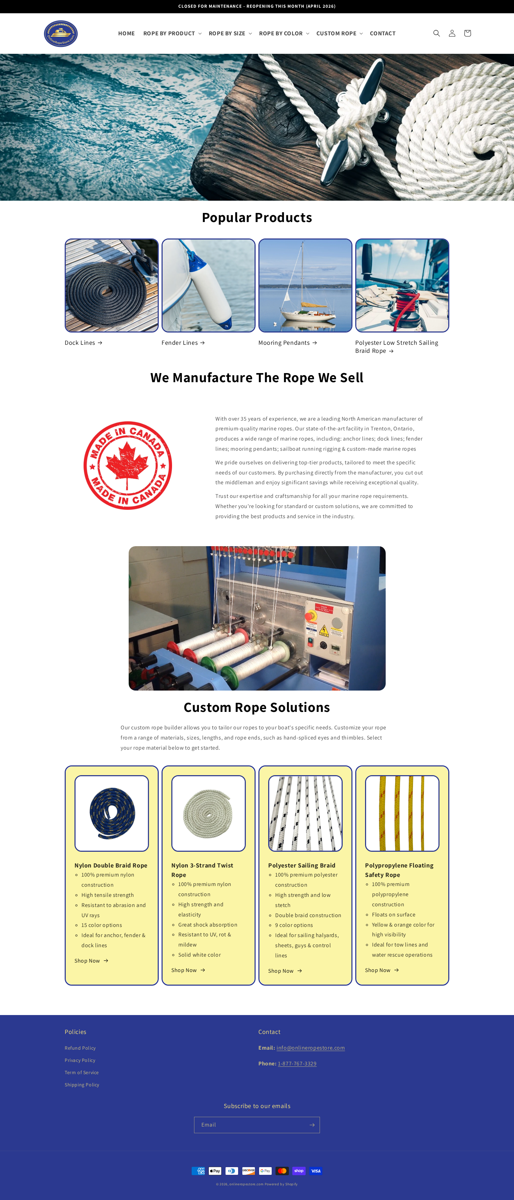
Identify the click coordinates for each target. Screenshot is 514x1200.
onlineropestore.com (246, 1184)
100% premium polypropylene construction (390, 894)
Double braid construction (308, 915)
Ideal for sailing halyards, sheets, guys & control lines (307, 945)
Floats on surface (393, 914)
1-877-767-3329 (297, 1063)
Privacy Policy (80, 1060)
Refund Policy (80, 1048)
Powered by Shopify (281, 1184)
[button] (172, 33)
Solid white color (199, 954)
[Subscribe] (312, 1125)
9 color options (294, 925)
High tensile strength (107, 895)
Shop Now (87, 960)
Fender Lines (180, 342)
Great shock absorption (207, 924)
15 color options (101, 925)
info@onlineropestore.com (311, 1047)
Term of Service (82, 1072)
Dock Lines (80, 342)
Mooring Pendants (284, 342)
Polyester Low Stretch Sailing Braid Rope (396, 346)
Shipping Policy (82, 1084)
